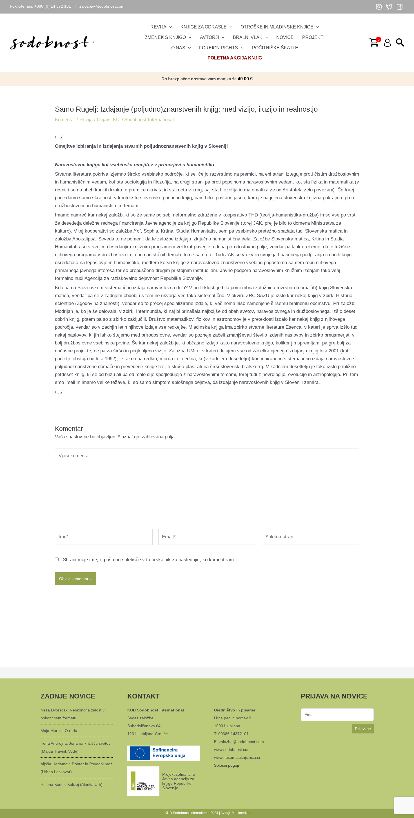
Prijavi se (363, 728)
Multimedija (241, 813)
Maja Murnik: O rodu (59, 730)
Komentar (65, 119)
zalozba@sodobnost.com (101, 6)
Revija (86, 119)
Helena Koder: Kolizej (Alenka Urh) (72, 784)
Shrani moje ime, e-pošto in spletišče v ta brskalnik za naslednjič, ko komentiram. (149, 559)
